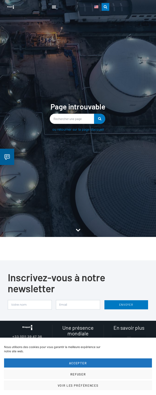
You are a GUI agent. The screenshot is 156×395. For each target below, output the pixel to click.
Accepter (78, 363)
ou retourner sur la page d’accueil (78, 129)
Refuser (78, 374)
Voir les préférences (78, 385)
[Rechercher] (99, 119)
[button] (54, 6)
